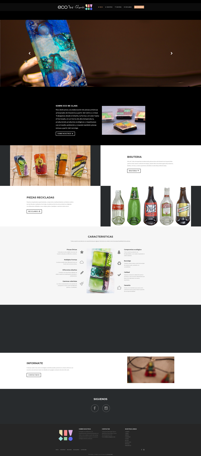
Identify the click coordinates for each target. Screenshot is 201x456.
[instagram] (106, 409)
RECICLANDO (33, 211)
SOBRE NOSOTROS (64, 133)
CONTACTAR (33, 375)
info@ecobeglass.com (109, 437)
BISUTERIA (133, 171)
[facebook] (94, 409)
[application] (150, 370)
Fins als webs (110, 454)
